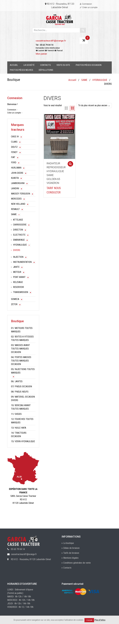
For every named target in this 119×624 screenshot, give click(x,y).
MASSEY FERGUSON (20, 193)
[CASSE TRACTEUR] (59, 19)
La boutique (68, 543)
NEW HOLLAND (18, 204)
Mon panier (41, 53)
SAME (84, 79)
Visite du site (63, 65)
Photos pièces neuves (21, 70)
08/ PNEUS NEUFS (19, 391)
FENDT (14, 152)
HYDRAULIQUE (99, 79)
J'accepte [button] (89, 620)
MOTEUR (17, 272)
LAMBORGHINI (18, 183)
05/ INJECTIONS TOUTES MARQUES (23, 371)
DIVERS (16, 250)
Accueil (14, 65)
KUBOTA (15, 178)
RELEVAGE (18, 282)
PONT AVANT (19, 277)
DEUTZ (14, 147)
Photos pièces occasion (88, 65)
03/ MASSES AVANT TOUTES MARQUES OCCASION (20, 349)
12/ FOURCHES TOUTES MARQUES (22, 421)
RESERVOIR (18, 287)
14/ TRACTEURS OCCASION (18, 434)
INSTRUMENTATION (22, 262)
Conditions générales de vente (77, 562)
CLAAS (14, 141)
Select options (70, 164)
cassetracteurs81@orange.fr (51, 40)
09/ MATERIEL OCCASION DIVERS (23, 398)
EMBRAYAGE (19, 239)
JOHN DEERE (17, 173)
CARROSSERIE (19, 224)
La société (29, 65)
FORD (13, 162)
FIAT (13, 157)
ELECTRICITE (19, 234)
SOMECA (15, 299)
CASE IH (15, 136)
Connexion (87, 4)
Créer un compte (89, 7)
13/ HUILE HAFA (18, 427)
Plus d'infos (99, 620)
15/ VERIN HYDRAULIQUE (23, 441)
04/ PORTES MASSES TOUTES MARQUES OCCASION (21, 361)
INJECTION (18, 257)
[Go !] (83, 30)
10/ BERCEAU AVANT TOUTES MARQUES (21, 407)
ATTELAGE (18, 219)
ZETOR (14, 304)
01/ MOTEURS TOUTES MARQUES (22, 330)
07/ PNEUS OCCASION (21, 386)
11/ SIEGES (16, 414)
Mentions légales (71, 557)
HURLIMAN (16, 167)
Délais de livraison (71, 548)
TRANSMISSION (20, 292)
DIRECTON (18, 229)
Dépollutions (46, 70)
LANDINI (15, 188)
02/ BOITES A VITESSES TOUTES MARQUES (22, 338)
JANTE (16, 267)
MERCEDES (16, 198)
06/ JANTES (16, 381)
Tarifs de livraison (71, 553)
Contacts (45, 65)
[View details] (59, 136)
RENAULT (15, 209)
